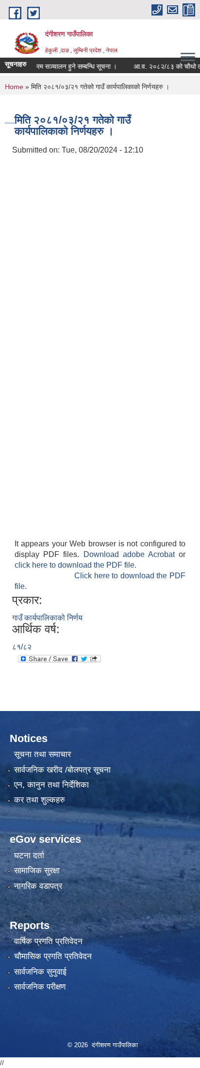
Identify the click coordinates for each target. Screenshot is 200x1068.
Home (14, 87)
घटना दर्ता (29, 855)
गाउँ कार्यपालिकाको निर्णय (47, 618)
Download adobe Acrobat (131, 554)
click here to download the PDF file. (75, 565)
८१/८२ (22, 647)
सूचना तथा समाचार (42, 754)
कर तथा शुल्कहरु (39, 800)
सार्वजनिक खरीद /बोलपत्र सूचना (62, 769)
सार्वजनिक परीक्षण (40, 986)
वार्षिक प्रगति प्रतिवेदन (48, 941)
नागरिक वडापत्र (38, 886)
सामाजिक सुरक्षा (37, 870)
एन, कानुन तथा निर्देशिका (51, 784)
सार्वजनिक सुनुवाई (40, 971)
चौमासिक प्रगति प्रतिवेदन (53, 956)
